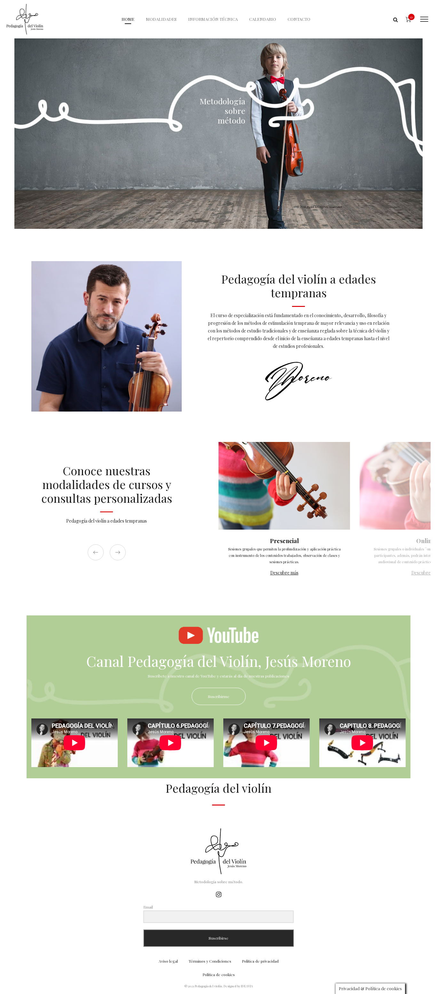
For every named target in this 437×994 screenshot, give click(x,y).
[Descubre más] (284, 514)
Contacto (299, 19)
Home (128, 19)
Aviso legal (168, 961)
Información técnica (213, 19)
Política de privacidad (260, 961)
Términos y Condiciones (209, 961)
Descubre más (284, 573)
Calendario (262, 19)
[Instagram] (218, 894)
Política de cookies (219, 974)
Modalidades (161, 19)
